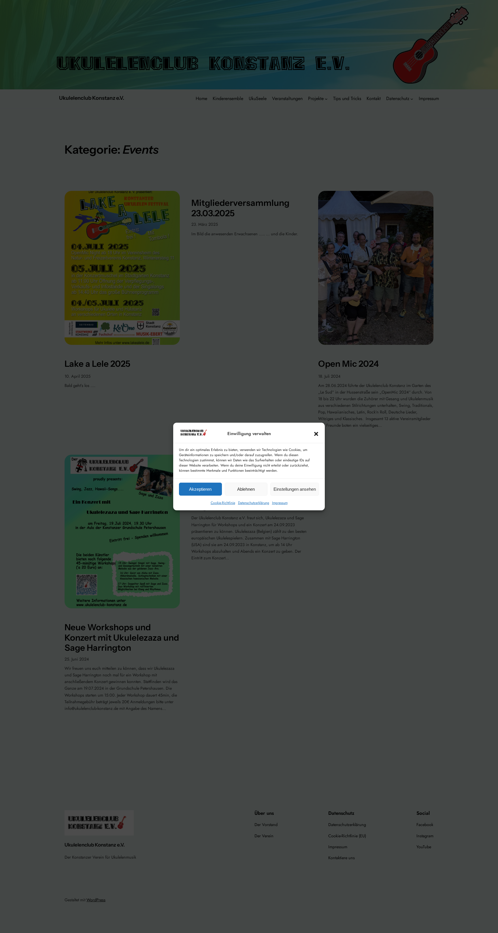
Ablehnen (246, 489)
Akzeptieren (200, 489)
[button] (316, 434)
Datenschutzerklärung (253, 502)
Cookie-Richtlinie (223, 502)
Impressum (280, 502)
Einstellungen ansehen (294, 489)
